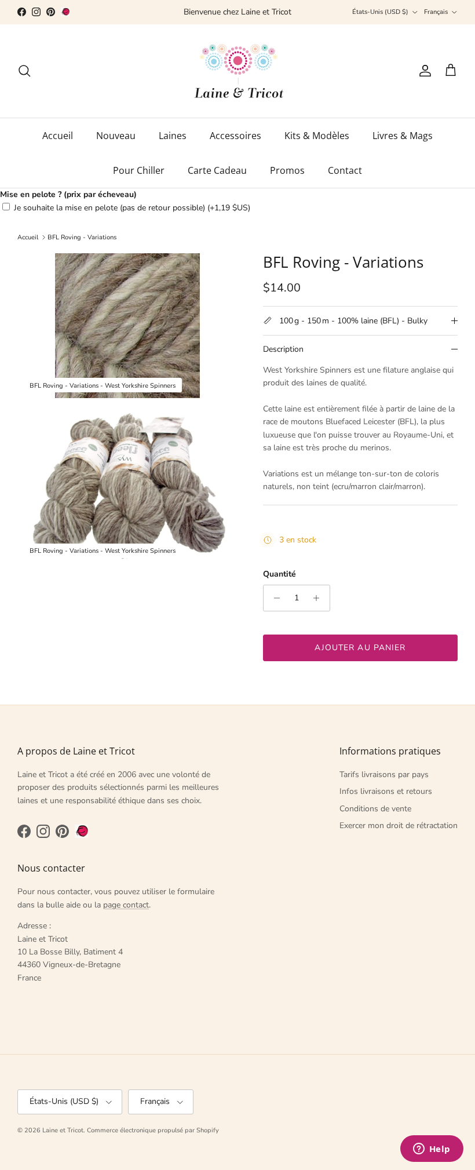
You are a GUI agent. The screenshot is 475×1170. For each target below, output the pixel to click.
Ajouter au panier (360, 647)
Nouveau (116, 135)
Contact (345, 170)
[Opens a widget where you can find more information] (431, 1149)
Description (283, 349)
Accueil (57, 135)
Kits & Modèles (316, 135)
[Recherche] (24, 71)
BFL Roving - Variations (82, 237)
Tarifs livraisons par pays (384, 774)
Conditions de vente (375, 808)
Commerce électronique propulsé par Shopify (153, 1130)
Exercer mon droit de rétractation (398, 825)
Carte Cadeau (217, 170)
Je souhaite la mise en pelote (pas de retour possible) (132, 207)
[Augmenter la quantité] (319, 598)
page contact (126, 904)
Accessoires (235, 135)
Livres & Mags (402, 135)
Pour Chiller (139, 170)
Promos (287, 170)
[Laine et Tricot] (237, 71)
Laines (173, 135)
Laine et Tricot (62, 1130)
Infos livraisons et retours (385, 791)
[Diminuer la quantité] (274, 598)
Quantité (279, 573)
